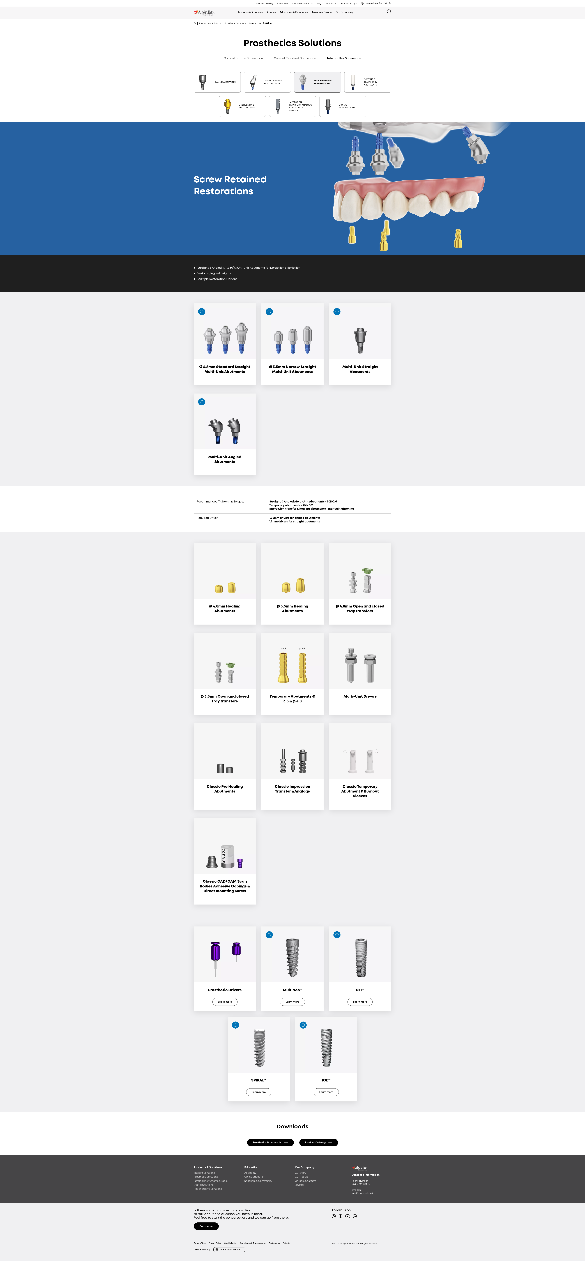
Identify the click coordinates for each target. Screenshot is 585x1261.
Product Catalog (264, 3)
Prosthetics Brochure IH (267, 1143)
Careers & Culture (305, 1181)
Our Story (300, 1173)
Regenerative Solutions (208, 1189)
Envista (299, 1185)
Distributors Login (348, 3)
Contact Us (330, 3)
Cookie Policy (230, 1243)
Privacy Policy (215, 1243)
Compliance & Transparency (253, 1243)
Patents (286, 1243)
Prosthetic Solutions (235, 23)
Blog (319, 3)
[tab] (217, 82)
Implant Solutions (204, 1173)
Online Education (254, 1177)
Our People (301, 1177)
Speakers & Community (258, 1181)
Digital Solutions (203, 1185)
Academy (250, 1173)
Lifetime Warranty (202, 1249)
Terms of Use (200, 1243)
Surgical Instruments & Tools (210, 1181)
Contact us (206, 1226)
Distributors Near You (302, 3)
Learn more (225, 1002)
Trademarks (274, 1243)
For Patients (282, 3)
